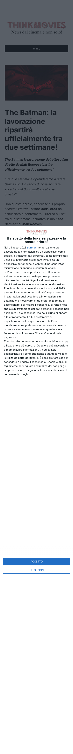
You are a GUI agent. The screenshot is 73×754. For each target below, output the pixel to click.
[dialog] (36, 490)
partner (31, 247)
